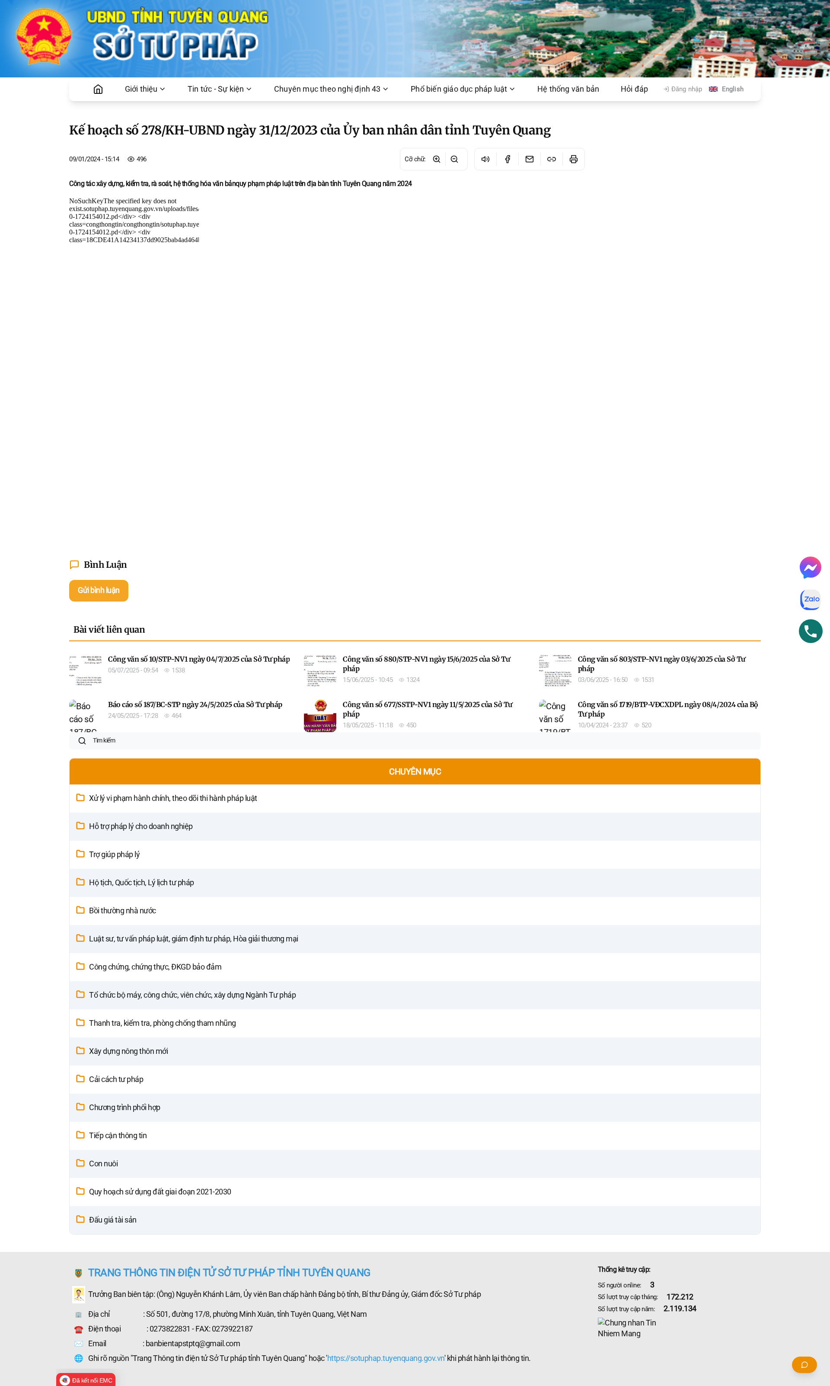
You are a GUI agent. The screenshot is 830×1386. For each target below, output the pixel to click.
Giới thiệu (141, 89)
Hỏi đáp (634, 89)
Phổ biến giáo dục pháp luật (459, 89)
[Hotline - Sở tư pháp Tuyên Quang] (811, 631)
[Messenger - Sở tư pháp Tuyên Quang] (811, 567)
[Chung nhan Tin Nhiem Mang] (679, 1328)
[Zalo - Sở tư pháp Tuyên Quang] (811, 600)
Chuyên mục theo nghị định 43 (327, 89)
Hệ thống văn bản (568, 89)
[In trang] (573, 159)
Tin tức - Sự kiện (216, 89)
